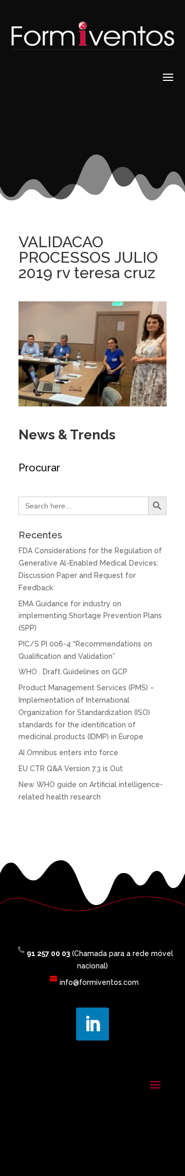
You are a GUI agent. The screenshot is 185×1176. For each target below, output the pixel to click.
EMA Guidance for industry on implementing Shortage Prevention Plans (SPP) (90, 616)
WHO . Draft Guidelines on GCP (72, 672)
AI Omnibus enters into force (68, 752)
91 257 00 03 (48, 953)
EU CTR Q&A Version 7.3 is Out (70, 768)
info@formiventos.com (99, 982)
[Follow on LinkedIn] (92, 1024)
